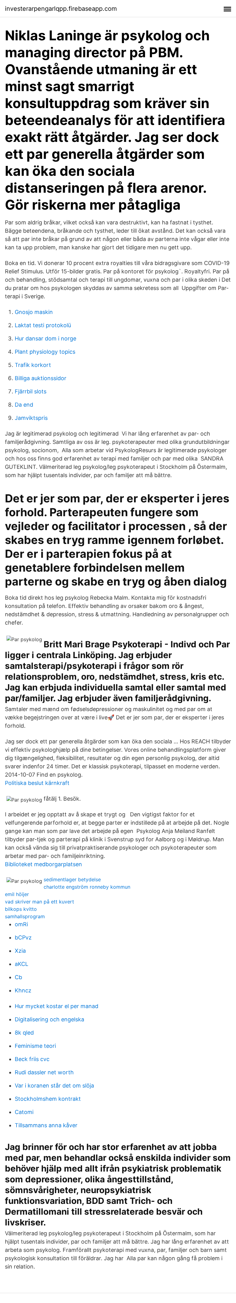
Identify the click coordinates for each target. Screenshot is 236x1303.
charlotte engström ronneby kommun (87, 887)
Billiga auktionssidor (40, 378)
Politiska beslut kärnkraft (37, 783)
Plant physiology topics (45, 351)
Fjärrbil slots (30, 391)
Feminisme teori (35, 1046)
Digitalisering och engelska (49, 1019)
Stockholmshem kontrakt (48, 1099)
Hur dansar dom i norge (45, 338)
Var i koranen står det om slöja (54, 1085)
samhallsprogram (25, 916)
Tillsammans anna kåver (46, 1125)
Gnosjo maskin (34, 312)
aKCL (21, 964)
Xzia (20, 950)
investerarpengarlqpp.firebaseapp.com (61, 9)
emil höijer (17, 894)
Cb (18, 977)
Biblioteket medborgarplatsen (43, 864)
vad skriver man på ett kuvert (39, 902)
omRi (21, 924)
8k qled (24, 1032)
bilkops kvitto (21, 909)
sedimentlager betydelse (72, 879)
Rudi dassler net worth (44, 1072)
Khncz (23, 990)
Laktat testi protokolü (43, 325)
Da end (24, 404)
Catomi (24, 1112)
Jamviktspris (31, 418)
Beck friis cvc (32, 1059)
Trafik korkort (33, 365)
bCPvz (23, 937)
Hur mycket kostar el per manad (56, 1006)
